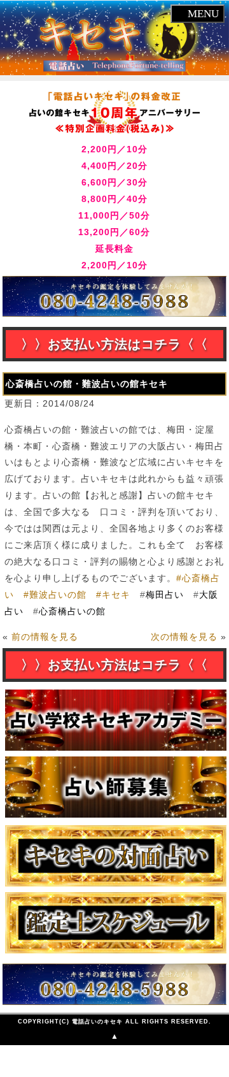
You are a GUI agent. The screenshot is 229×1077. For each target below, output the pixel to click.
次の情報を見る (184, 637)
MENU (202, 14)
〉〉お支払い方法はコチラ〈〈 (114, 344)
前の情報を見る (44, 637)
